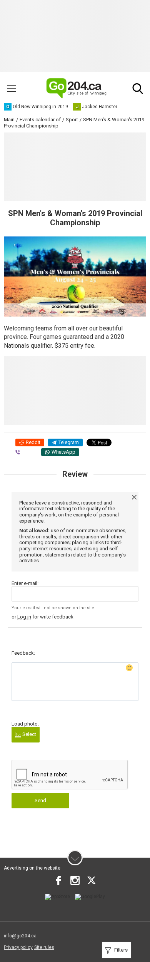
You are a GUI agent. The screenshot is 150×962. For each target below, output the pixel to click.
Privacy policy (18, 947)
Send (40, 800)
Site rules (44, 947)
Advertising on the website (32, 868)
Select (28, 734)
